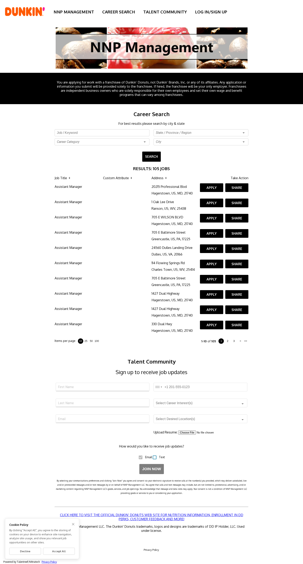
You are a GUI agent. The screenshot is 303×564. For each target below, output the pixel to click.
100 (97, 341)
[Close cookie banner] (73, 524)
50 (91, 341)
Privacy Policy (151, 549)
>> (245, 341)
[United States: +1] (158, 387)
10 (80, 341)
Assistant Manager (68, 187)
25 (86, 341)
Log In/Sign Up (211, 11)
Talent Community (165, 11)
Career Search (118, 11)
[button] (102, 142)
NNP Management (74, 11)
